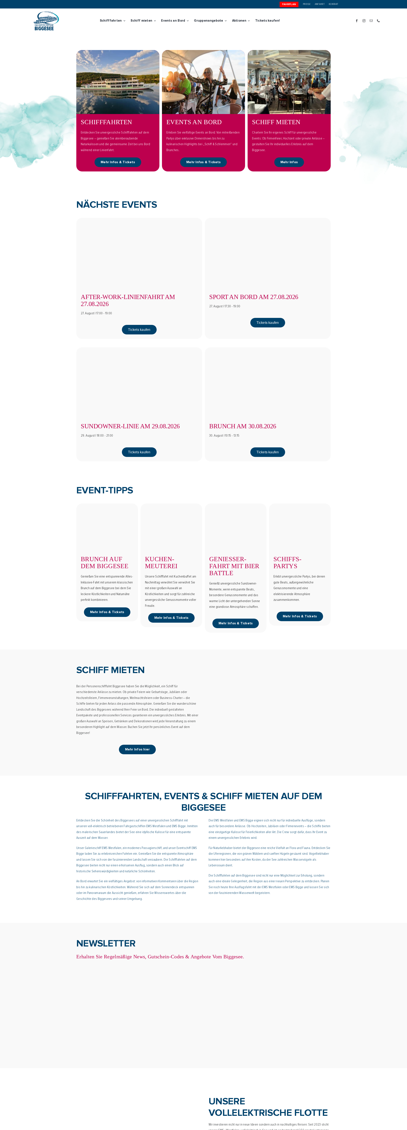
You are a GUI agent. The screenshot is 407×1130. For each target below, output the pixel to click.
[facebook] (356, 20)
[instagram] (363, 20)
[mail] (371, 20)
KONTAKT (333, 4)
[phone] (378, 20)
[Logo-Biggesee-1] (46, 13)
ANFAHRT (320, 4)
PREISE (307, 4)
